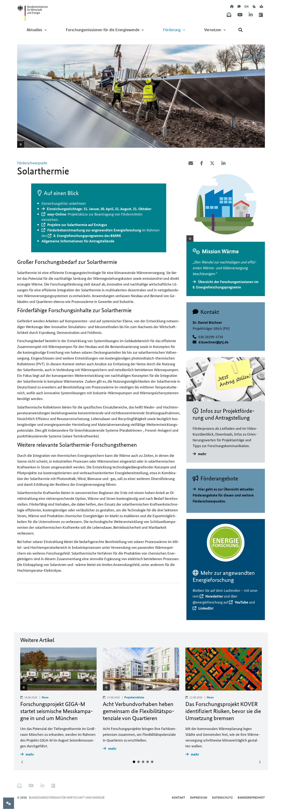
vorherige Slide (22, 762)
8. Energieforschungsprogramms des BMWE (87, 235)
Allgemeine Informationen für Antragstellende (77, 241)
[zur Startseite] (232, 6)
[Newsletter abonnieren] (229, 14)
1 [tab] (134, 762)
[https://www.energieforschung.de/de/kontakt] (239, 6)
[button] (36, 30)
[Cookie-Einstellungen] (8, 803)
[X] (212, 163)
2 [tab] (138, 762)
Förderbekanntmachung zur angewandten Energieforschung (94, 230)
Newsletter (214, 596)
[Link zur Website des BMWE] (32, 10)
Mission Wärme (220, 251)
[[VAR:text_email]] (190, 163)
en (246, 6)
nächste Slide (260, 762)
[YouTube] (240, 14)
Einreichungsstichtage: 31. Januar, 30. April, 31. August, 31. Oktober (99, 208)
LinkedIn (205, 608)
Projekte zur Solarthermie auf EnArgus (77, 224)
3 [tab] (143, 762)
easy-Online (56, 214)
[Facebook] (201, 163)
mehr (202, 453)
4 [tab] (147, 762)
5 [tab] (152, 762)
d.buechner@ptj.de (213, 342)
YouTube (241, 602)
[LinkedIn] (251, 14)
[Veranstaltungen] (261, 14)
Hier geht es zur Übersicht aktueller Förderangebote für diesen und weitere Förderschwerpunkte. (223, 495)
